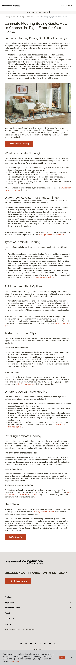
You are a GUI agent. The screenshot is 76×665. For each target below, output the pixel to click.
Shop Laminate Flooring (19, 144)
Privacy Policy (37, 649)
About (7, 613)
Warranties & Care (12, 608)
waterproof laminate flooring (51, 235)
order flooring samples (25, 384)
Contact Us (9, 618)
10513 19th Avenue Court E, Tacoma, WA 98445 (20, 629)
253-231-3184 (65, 5)
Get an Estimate (15, 537)
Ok (62, 657)
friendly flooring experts (44, 512)
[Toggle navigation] (72, 5)
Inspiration (9, 602)
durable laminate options (43, 277)
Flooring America (10, 17)
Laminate (30, 17)
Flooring (21, 17)
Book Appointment (19, 581)
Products (8, 597)
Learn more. (15, 661)
